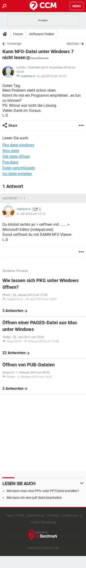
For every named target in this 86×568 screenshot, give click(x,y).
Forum (18, 34)
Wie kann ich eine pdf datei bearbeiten (34, 498)
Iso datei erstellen (17, 173)
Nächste (73, 43)
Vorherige (14, 43)
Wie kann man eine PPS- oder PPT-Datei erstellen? (42, 491)
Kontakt (53, 515)
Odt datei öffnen (16, 156)
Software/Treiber (41, 34)
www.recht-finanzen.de (43, 548)
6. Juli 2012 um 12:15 (52, 76)
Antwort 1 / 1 (13, 198)
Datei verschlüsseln (18, 168)
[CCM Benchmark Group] (43, 535)
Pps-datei (10, 162)
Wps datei (10, 150)
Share (12, 125)
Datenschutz (36, 515)
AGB (20, 515)
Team (10, 515)
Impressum (70, 515)
